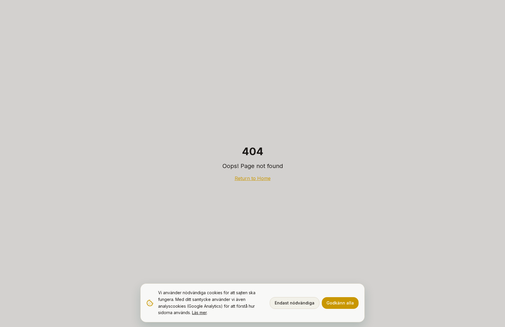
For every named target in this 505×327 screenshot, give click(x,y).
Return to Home (253, 178)
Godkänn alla (340, 302)
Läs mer (199, 312)
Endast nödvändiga (294, 302)
